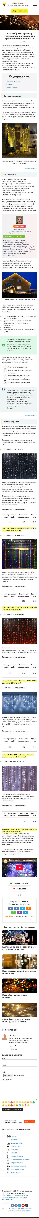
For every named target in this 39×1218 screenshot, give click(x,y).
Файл (4, 1072)
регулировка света (18, 1166)
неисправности (17, 1156)
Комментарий (7, 1080)
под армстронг (17, 1163)
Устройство (11, 84)
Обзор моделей (12, 88)
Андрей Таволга (24, 42)
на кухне (14, 1153)
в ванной (14, 1140)
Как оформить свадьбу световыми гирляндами (19, 972)
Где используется (13, 81)
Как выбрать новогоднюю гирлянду (14, 996)
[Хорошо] (11, 916)
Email (4, 1065)
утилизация (15, 1172)
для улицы (15, 1150)
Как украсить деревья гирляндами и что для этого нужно (19, 948)
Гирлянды (13, 42)
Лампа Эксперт (18, 3)
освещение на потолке (20, 1159)
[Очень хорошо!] (13, 916)
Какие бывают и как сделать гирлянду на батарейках (16, 1020)
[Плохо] (8, 916)
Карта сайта (6, 1203)
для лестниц (16, 1146)
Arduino (14, 1137)
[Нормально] (9, 916)
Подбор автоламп (20, 11)
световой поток (17, 1169)
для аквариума (16, 1143)
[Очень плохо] (6, 916)
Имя (4, 1058)
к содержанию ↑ (31, 168)
